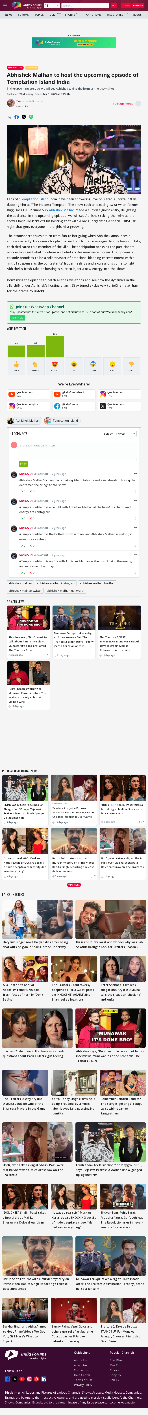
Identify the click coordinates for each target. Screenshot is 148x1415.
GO (114, 5)
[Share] (135, 491)
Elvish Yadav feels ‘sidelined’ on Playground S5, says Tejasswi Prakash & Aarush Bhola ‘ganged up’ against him (24, 811)
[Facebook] (7, 1379)
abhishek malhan (20, 583)
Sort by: (108, 433)
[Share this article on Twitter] (23, 116)
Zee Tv (114, 1365)
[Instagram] (29, 1379)
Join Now (17, 317)
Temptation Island (34, 199)
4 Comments (124, 104)
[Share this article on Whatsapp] (31, 116)
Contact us (81, 1370)
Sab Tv (114, 1380)
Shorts (70, 14)
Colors (114, 1370)
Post (23, 464)
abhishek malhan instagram (56, 583)
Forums (23, 14)
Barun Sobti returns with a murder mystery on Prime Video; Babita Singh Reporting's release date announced (73, 865)
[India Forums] (26, 5)
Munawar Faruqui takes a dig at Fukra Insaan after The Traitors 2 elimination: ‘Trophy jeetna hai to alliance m (74, 639)
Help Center (82, 1375)
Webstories (115, 14)
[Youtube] (22, 1379)
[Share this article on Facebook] (16, 116)
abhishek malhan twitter (25, 591)
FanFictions (93, 14)
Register (138, 5)
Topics (39, 14)
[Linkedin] (43, 1379)
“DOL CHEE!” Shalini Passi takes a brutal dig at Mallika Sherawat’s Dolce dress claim (122, 809)
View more (74, 884)
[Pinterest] (36, 1379)
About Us (80, 1360)
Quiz (52, 14)
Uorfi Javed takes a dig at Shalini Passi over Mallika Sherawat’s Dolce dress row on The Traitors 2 (122, 863)
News (8, 14)
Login (126, 5)
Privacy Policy (83, 1385)
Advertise (80, 1365)
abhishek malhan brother (97, 583)
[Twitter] (14, 1379)
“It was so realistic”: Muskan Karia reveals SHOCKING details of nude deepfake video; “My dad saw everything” (25, 865)
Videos (137, 14)
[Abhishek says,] (28, 618)
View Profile (22, 106)
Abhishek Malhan (62, 210)
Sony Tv (115, 1375)
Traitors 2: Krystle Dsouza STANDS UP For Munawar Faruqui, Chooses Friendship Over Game (73, 812)
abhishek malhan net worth (65, 591)
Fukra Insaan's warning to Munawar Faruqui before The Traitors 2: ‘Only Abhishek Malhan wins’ (27, 695)
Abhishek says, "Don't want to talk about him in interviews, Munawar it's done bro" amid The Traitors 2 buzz (27, 643)
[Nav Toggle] (5, 5)
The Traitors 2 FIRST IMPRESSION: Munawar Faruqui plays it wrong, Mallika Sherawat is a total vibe (119, 643)
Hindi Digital (15, 67)
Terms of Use (83, 1380)
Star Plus (116, 1360)
